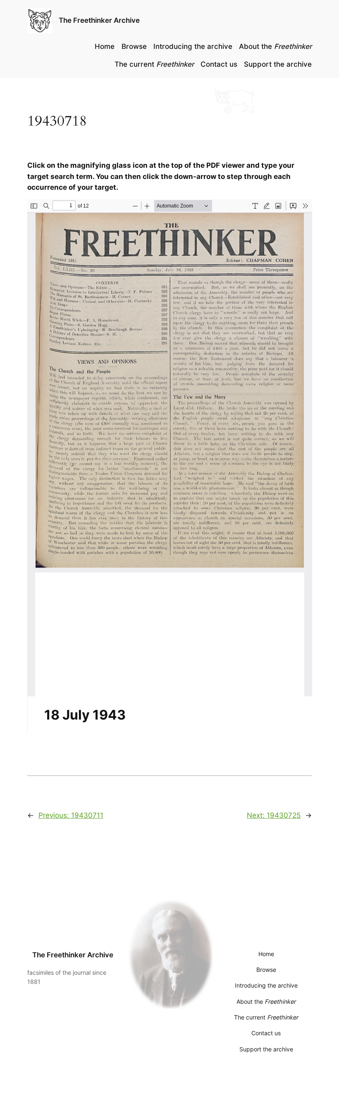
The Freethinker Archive (99, 20)
